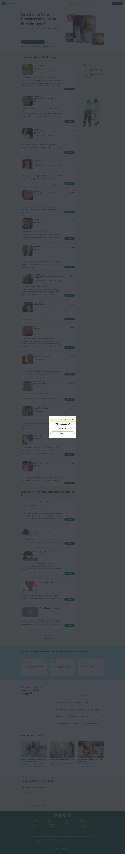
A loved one (62, 428)
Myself (62, 433)
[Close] (74, 418)
